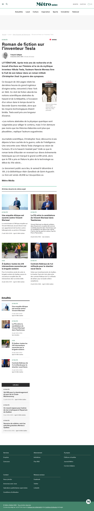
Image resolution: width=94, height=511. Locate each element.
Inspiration (45, 12)
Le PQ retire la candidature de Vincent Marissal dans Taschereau (43, 217)
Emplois (6, 457)
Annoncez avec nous (10, 484)
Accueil (4, 34)
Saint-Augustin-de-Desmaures (21, 34)
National (75, 12)
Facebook (37, 479)
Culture (36, 12)
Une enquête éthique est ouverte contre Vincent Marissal (13, 217)
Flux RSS (37, 461)
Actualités (19, 12)
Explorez (16, 385)
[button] (2, 4)
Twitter (36, 484)
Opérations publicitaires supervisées (15, 488)
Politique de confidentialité (35, 507)
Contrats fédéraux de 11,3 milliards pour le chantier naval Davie (42, 266)
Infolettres (37, 457)
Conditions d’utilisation (11, 492)
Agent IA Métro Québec (19, 233)
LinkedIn (36, 488)
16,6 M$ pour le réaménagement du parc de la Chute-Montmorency (15, 394)
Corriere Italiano (69, 466)
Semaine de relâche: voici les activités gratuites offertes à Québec (14, 425)
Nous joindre (7, 479)
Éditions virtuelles (70, 457)
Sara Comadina (46, 237)
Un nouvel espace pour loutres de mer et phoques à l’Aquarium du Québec (15, 410)
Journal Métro (68, 461)
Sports (55, 12)
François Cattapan (16, 54)
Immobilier (65, 12)
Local (28, 12)
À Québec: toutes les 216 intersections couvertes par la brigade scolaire (14, 266)
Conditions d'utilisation (51, 507)
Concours (6, 461)
